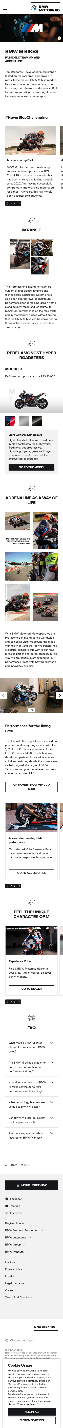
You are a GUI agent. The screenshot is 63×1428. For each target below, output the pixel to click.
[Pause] (59, 38)
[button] (5, 8)
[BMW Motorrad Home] (45, 8)
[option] (10, 421)
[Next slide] (19, 203)
